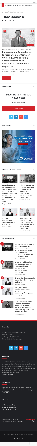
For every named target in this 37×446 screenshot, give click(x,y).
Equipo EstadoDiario (9, 49)
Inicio (5, 12)
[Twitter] (11, 117)
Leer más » (7, 78)
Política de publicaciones (9, 407)
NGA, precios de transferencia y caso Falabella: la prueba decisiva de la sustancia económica (27, 223)
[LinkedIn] (16, 117)
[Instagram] (26, 117)
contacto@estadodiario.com (14, 339)
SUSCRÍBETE (6, 392)
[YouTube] (21, 117)
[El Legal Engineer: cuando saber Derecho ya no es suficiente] (9, 212)
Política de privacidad (8, 405)
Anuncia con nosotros (9, 409)
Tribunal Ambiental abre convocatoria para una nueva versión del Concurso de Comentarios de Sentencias (27, 191)
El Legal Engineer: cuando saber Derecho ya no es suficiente (9, 221)
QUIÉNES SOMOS (7, 375)
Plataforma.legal (18, 421)
